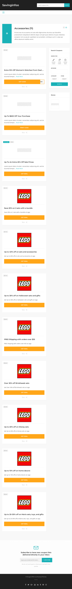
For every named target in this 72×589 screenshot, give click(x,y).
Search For (54, 56)
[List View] (66, 28)
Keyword (53, 68)
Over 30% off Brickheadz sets (16, 383)
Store (62, 76)
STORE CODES (59, 62)
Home (36, 579)
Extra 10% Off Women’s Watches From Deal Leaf (25, 70)
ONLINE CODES (53, 62)
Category (53, 76)
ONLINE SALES (65, 62)
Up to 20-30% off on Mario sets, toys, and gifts (24, 514)
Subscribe (47, 560)
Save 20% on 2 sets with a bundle (18, 208)
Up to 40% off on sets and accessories (20, 252)
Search (67, 5)
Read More (19, 76)
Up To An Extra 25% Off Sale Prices (19, 162)
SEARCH (59, 84)
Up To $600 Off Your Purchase (17, 116)
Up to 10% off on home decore (17, 471)
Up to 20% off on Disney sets (16, 427)
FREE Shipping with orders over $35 (19, 339)
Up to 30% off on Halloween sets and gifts (22, 296)
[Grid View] (64, 28)
